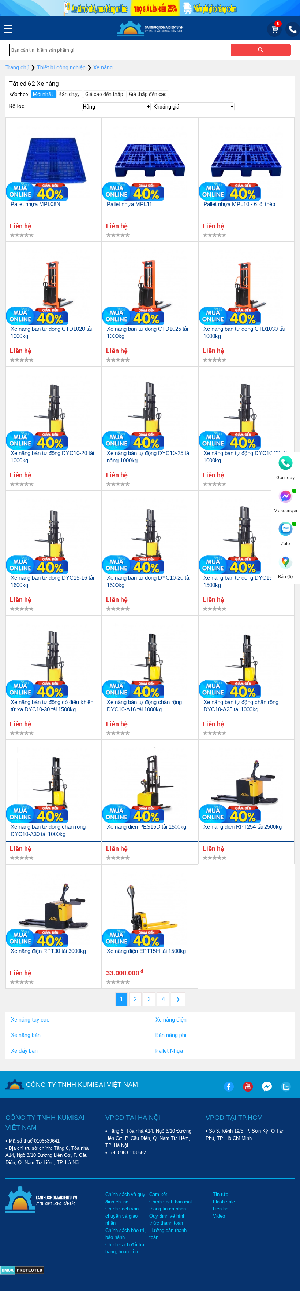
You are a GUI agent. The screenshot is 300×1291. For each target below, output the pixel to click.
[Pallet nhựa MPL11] (150, 163)
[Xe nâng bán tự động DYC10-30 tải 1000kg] (246, 412)
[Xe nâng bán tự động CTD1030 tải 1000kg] (246, 287)
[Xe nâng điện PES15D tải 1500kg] (150, 785)
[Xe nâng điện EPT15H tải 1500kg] (150, 910)
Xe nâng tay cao (30, 1019)
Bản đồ (285, 576)
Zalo (285, 543)
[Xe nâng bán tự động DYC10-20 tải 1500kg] (150, 536)
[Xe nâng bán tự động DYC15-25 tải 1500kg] (246, 536)
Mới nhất (43, 94)
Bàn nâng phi (170, 1035)
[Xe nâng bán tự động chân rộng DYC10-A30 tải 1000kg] (53, 785)
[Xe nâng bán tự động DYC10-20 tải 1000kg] (53, 412)
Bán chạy (70, 94)
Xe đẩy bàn (24, 1051)
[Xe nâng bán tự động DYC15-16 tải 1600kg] (53, 536)
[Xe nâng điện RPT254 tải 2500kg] (246, 785)
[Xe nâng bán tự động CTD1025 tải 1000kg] (150, 287)
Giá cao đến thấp (104, 94)
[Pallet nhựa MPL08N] (53, 163)
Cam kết (158, 1194)
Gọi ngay (285, 477)
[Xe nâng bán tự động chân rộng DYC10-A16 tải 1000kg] (150, 661)
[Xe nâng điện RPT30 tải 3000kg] (53, 910)
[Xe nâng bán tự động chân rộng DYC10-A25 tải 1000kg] (246, 661)
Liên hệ (220, 1208)
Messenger (285, 510)
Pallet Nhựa (169, 1051)
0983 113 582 (132, 1152)
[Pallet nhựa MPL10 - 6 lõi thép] (246, 163)
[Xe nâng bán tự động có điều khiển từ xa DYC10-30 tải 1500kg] (53, 661)
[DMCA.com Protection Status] (22, 1268)
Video (219, 1216)
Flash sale (224, 1201)
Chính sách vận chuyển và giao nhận (122, 1216)
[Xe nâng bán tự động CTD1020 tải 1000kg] (53, 287)
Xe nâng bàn (26, 1035)
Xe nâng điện (171, 1019)
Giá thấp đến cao (148, 94)
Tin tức (220, 1194)
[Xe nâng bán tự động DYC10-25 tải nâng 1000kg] (150, 412)
